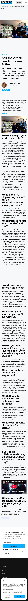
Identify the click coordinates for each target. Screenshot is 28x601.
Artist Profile (5, 518)
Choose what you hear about (10, 549)
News (6, 6)
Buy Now (19, 2)
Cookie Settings (7, 596)
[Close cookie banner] (24, 581)
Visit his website (12, 112)
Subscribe (14, 546)
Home (2, 6)
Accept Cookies (19, 597)
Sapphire (9, 209)
